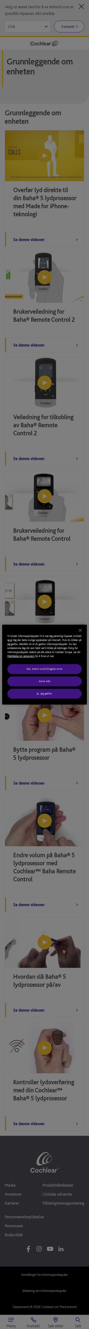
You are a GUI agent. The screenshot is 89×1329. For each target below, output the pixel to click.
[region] (44, 664)
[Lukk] (80, 630)
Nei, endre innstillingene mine (44, 669)
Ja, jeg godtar (44, 693)
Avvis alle (44, 681)
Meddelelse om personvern (21, 656)
